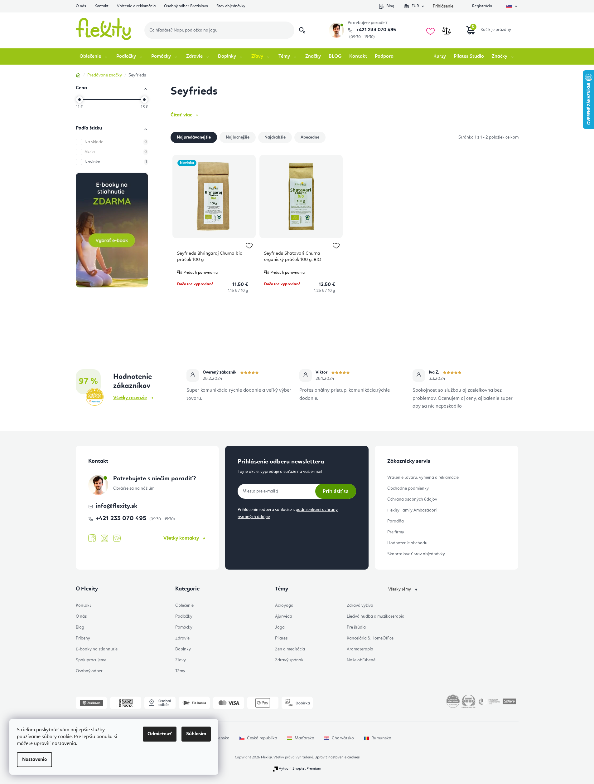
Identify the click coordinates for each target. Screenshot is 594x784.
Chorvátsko (343, 738)
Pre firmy (395, 532)
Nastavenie (34, 759)
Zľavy (180, 660)
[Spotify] (117, 538)
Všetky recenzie (130, 397)
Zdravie (182, 638)
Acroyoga (284, 605)
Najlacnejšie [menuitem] (237, 137)
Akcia (116, 152)
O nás (81, 6)
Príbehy (83, 638)
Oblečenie (184, 605)
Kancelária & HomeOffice (370, 638)
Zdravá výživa (360, 605)
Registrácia (482, 6)
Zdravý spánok (289, 660)
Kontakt (101, 6)
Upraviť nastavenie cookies (337, 757)
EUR (415, 6)
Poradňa (395, 521)
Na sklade (116, 142)
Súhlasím (196, 734)
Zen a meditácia (290, 649)
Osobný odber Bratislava (186, 6)
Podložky (183, 616)
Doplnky (183, 649)
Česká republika (262, 738)
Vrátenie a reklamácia (136, 6)
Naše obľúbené (361, 660)
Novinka (116, 162)
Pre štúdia (356, 627)
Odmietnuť (159, 734)
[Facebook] (92, 538)
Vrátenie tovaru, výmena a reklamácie (423, 477)
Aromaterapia (360, 649)
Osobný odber (89, 671)
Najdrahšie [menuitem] (275, 137)
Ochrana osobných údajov (412, 499)
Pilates (281, 638)
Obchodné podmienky (408, 488)
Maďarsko (304, 738)
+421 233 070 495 (375, 29)
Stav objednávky (230, 6)
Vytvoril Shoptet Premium (300, 769)
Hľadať (302, 30)
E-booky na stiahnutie (97, 649)
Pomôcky (183, 627)
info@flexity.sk (116, 506)
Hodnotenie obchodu (407, 543)
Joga (280, 627)
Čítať (181, 115)
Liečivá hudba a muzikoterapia (375, 616)
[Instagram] (104, 538)
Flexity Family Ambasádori (412, 510)
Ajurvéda (283, 616)
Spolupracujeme (91, 660)
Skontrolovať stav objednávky (416, 554)
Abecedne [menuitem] (310, 137)
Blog (390, 6)
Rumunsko (381, 738)
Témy (180, 671)
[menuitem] (94, 56)
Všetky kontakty (181, 538)
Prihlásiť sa (336, 491)
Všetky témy (399, 589)
